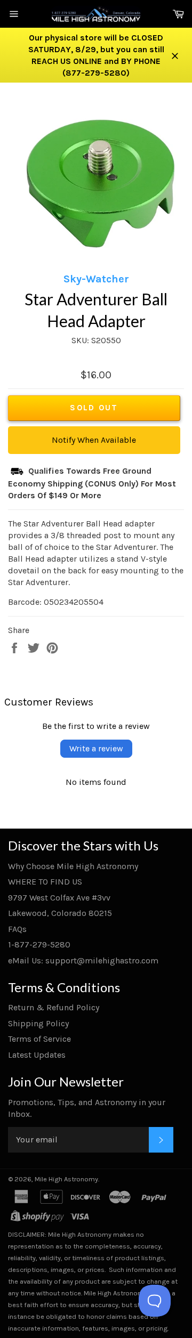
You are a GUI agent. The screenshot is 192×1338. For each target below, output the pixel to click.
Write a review (96, 748)
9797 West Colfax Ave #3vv (59, 898)
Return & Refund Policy (53, 1007)
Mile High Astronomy (66, 1179)
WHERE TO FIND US (45, 882)
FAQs (17, 929)
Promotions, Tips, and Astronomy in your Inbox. (86, 1108)
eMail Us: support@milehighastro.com (83, 960)
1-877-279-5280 (39, 944)
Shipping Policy (38, 1023)
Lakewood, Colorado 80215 (60, 913)
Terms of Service (39, 1039)
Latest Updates (37, 1055)
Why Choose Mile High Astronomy (73, 866)
